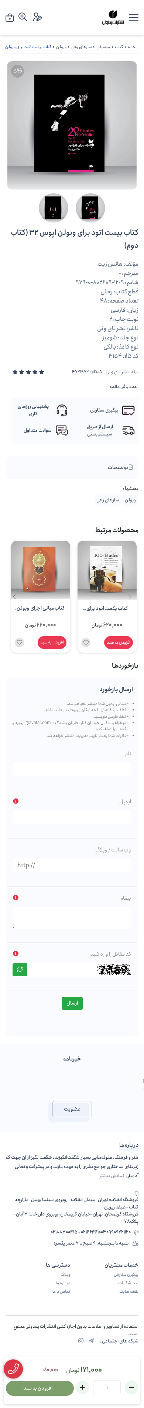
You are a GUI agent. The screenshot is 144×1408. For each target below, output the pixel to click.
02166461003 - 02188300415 (78, 1232)
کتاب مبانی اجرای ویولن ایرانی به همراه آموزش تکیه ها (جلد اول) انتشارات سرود (41, 609)
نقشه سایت (128, 1291)
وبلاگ (65, 1274)
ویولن (61, 46)
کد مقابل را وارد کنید (110, 954)
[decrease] (131, 1387)
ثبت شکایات (128, 1283)
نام (128, 753)
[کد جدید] (20, 969)
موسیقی (103, 46)
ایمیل (125, 801)
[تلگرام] (91, 1341)
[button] (14, 597)
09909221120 (118, 1232)
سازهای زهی (81, 46)
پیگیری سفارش (126, 1274)
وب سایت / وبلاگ (113, 850)
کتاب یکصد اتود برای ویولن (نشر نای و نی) (107, 609)
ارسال (72, 1003)
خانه (132, 46)
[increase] (82, 1387)
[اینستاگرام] (81, 1341)
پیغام (125, 898)
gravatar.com (38, 723)
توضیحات (118, 467)
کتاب (119, 46)
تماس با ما (61, 1291)
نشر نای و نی (117, 372)
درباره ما (63, 1283)
